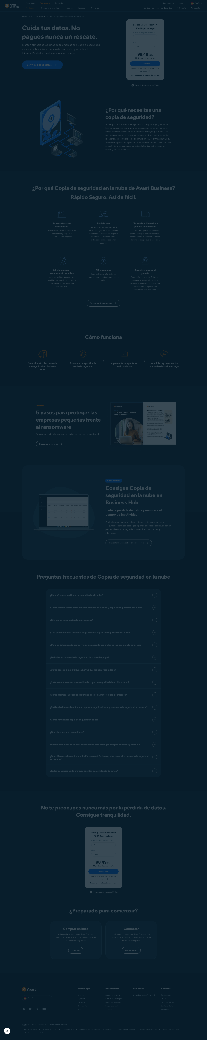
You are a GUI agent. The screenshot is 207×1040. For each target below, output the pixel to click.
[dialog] (103, 520)
